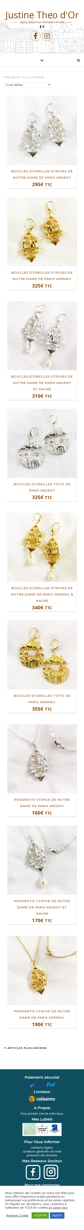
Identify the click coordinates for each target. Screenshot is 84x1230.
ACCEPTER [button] (40, 1215)
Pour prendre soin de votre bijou (42, 1113)
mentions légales (42, 1147)
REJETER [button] (57, 1215)
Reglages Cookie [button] (17, 1215)
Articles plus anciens (27, 1048)
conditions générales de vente (42, 1151)
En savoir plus (58, 1207)
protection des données (42, 1155)
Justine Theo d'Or (42, 14)
